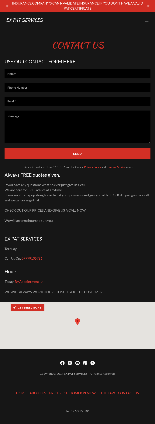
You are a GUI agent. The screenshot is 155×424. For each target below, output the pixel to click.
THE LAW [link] (108, 393)
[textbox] (77, 73)
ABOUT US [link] (37, 393)
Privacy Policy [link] (92, 167)
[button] (146, 20)
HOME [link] (21, 393)
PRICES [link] (55, 393)
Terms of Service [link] (116, 167)
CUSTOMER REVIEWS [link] (81, 393)
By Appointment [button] (27, 281)
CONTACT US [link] (128, 393)
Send (77, 153)
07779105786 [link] (32, 258)
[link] (24, 20)
